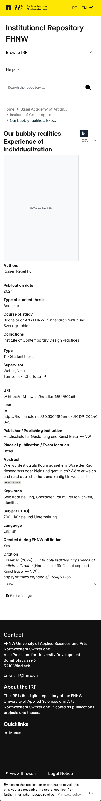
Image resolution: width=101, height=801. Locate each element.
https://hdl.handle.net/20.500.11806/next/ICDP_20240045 (50, 419)
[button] (91, 7)
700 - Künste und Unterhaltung (30, 517)
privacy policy (71, 794)
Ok (91, 793)
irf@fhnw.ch (27, 675)
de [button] (75, 7)
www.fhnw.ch (23, 773)
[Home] (27, 8)
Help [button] (11, 69)
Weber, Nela (14, 370)
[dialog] (50, 789)
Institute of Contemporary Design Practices (33, 114)
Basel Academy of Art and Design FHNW (43, 109)
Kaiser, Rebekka (18, 271)
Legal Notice (60, 773)
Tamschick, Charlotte (22, 376)
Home (9, 109)
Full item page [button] (20, 596)
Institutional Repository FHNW (45, 33)
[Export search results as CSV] (84, 133)
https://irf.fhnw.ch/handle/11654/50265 (41, 396)
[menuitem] (50, 52)
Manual (15, 732)
